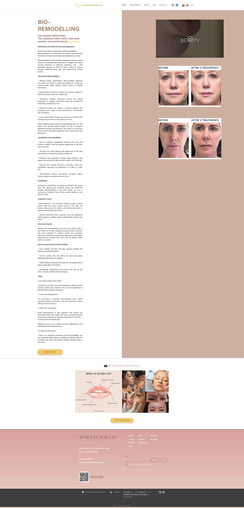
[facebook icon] (163, 492)
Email (128, 456)
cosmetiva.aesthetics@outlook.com (91, 462)
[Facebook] (177, 5)
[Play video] (189, 38)
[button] (183, 5)
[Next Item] (165, 391)
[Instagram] (172, 5)
